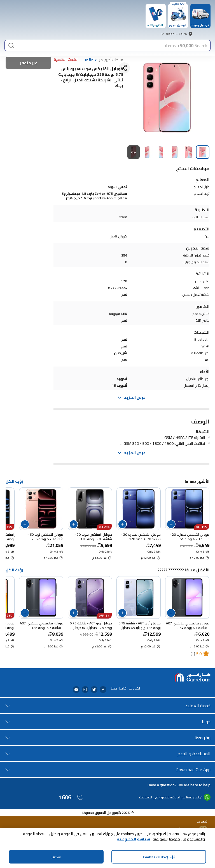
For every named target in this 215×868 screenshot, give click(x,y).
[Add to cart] (171, 524)
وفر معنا (203, 737)
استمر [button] (56, 857)
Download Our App (193, 769)
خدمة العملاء (198, 705)
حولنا (206, 721)
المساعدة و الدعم (194, 753)
